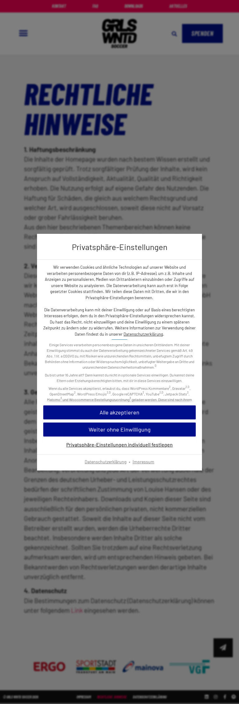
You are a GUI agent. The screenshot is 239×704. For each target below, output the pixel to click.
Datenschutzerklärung (143, 334)
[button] (119, 430)
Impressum (143, 461)
